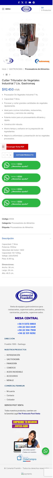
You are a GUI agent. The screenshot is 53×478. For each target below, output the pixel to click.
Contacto (10, 395)
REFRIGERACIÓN (13, 355)
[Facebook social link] (18, 2)
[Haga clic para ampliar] (7, 60)
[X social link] (22, 2)
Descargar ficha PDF (15, 147)
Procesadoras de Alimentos (21, 227)
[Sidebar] (3, 146)
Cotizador (11, 400)
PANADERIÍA (12, 363)
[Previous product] (3, 74)
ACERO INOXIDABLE (15, 372)
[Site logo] (26, 9)
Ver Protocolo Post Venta (29, 414)
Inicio (4, 69)
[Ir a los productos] (6, 74)
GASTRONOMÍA (13, 359)
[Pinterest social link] (34, 2)
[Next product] (9, 74)
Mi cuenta (11, 391)
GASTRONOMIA (15, 69)
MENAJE (10, 380)
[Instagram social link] (26, 2)
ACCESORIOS (12, 376)
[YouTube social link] (30, 2)
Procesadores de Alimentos (37, 69)
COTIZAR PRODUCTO (24, 155)
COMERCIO (11, 368)
